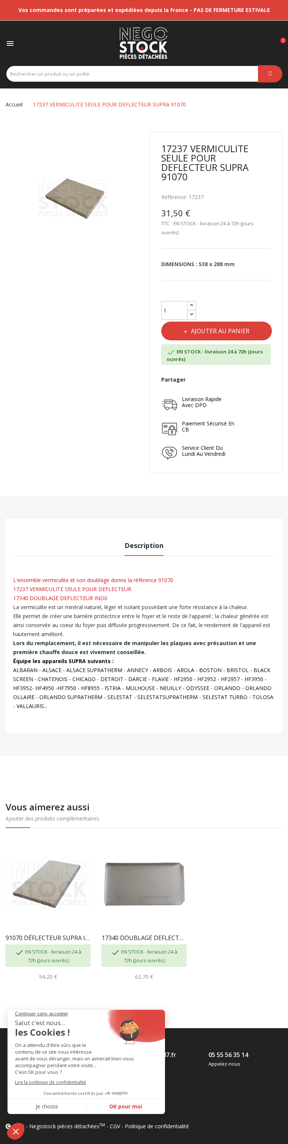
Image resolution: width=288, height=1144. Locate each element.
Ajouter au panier (220, 331)
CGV (115, 1126)
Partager (196, 379)
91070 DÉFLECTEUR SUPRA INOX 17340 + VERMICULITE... (48, 938)
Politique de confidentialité (157, 1126)
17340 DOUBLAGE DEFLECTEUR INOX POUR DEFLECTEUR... (144, 938)
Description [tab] (144, 545)
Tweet (213, 379)
